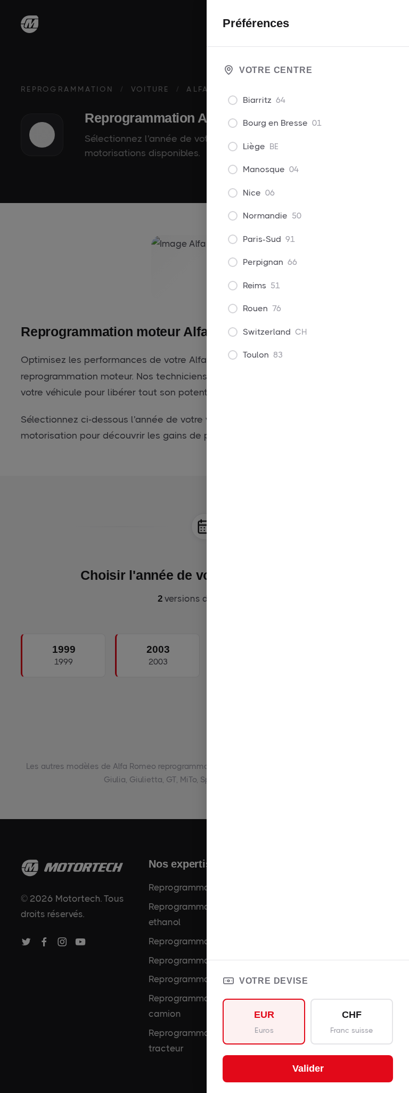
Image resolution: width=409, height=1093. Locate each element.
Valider (308, 1068)
